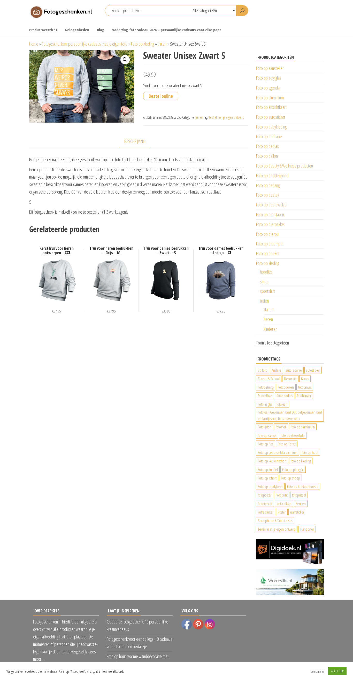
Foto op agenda (268, 88)
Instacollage (284, 503)
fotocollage (265, 395)
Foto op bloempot (269, 244)
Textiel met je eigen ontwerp (226, 117)
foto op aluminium (303, 426)
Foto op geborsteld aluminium (277, 452)
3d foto (262, 370)
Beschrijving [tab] (134, 141)
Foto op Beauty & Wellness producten (284, 166)
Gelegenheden (77, 29)
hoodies (266, 272)
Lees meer (317, 671)
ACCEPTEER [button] (337, 671)
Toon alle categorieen (272, 343)
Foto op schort (267, 478)
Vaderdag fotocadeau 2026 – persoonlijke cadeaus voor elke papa (166, 29)
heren (268, 319)
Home (33, 44)
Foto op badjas (267, 146)
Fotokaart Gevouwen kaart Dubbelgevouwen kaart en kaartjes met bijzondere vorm (290, 415)
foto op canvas (267, 435)
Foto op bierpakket (270, 224)
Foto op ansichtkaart (271, 107)
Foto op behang (268, 185)
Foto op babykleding (271, 127)
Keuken (301, 503)
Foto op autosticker (270, 117)
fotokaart (282, 404)
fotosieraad (265, 503)
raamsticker (297, 512)
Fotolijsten (264, 426)
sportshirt (267, 291)
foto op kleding (301, 460)
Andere (276, 370)
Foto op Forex (287, 443)
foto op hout (310, 452)
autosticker (313, 370)
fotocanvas (304, 387)
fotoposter (264, 495)
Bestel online (161, 96)
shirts (264, 281)
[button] (125, 59)
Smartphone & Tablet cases (275, 520)
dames (269, 309)
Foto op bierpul (267, 234)
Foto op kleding (142, 44)
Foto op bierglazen (270, 214)
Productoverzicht (43, 29)
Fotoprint (282, 495)
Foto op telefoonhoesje (302, 486)
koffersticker (265, 512)
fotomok (281, 426)
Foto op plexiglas (293, 469)
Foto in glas (265, 404)
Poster (282, 512)
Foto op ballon (267, 156)
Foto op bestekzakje (271, 205)
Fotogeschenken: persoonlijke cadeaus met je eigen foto (84, 44)
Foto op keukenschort (272, 460)
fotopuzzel (299, 495)
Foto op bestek (267, 195)
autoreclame (294, 370)
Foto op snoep (290, 478)
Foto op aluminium (270, 97)
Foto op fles (265, 443)
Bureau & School (269, 378)
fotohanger (304, 395)
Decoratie (290, 378)
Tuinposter (307, 529)
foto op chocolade (293, 435)
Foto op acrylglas (268, 78)
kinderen (270, 329)
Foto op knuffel (268, 469)
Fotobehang (265, 387)
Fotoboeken (286, 387)
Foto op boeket (267, 253)
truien (162, 44)
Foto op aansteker (270, 68)
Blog (100, 29)
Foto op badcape (269, 136)
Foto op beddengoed (272, 175)
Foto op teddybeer (270, 486)
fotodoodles (285, 395)
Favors (305, 378)
